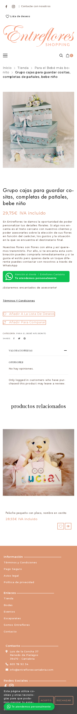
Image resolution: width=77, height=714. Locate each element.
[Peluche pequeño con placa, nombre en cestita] (38, 462)
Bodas (8, 605)
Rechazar (64, 700)
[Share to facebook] (14, 338)
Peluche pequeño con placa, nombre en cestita (36, 513)
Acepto (46, 700)
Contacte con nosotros (35, 6)
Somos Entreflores (17, 624)
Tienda (23, 68)
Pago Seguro (13, 568)
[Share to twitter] (19, 338)
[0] (68, 55)
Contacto (10, 631)
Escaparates (12, 618)
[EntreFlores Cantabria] (38, 36)
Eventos (9, 611)
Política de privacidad (19, 582)
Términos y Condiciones (19, 300)
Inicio (7, 68)
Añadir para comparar (27, 322)
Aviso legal (11, 575)
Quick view (68, 526)
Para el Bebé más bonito (31, 333)
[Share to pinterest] (24, 338)
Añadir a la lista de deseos (32, 314)
